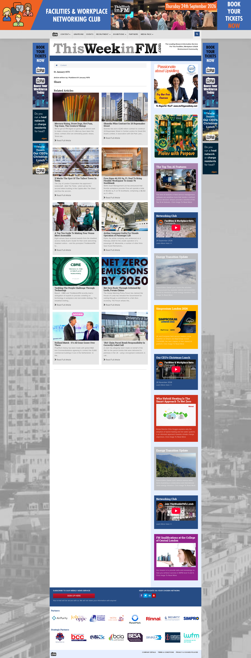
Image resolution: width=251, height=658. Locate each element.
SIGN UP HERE (74, 595)
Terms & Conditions (166, 652)
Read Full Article (63, 140)
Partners (133, 34)
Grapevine (79, 34)
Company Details (149, 652)
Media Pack (146, 34)
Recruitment (102, 34)
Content (65, 34)
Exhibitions (119, 34)
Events (89, 34)
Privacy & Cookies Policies (187, 652)
